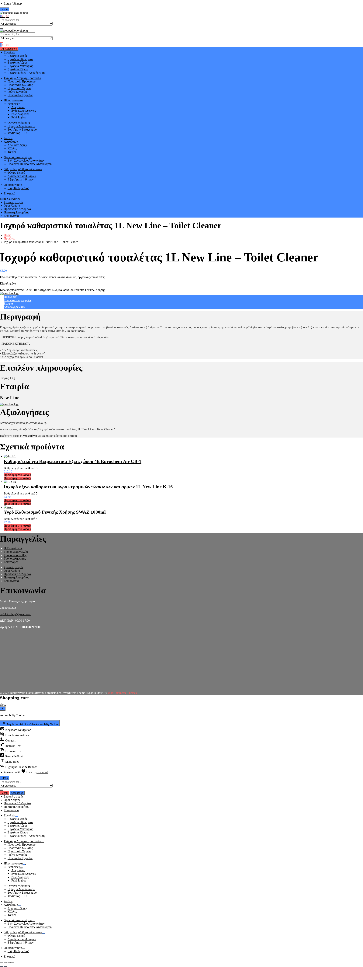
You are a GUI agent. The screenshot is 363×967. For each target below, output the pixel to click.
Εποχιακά (9, 193)
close (3, 704)
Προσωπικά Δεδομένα (17, 209)
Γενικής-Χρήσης (95, 289)
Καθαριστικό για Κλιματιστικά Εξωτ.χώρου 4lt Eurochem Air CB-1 (72, 461)
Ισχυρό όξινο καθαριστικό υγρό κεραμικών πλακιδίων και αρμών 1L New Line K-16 (88, 486)
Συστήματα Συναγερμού (22, 129)
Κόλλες (12, 148)
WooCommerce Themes (122, 692)
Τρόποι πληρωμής (15, 558)
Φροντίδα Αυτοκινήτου (18, 157)
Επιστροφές (11, 562)
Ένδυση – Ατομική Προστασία (22, 78)
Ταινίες (12, 151)
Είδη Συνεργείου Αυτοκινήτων (26, 160)
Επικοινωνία (11, 215)
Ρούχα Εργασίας (17, 91)
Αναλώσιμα (11, 141)
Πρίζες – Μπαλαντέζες (21, 126)
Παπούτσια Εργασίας (20, 95)
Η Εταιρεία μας (13, 548)
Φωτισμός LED (17, 132)
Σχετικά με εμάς (13, 202)
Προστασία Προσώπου (22, 81)
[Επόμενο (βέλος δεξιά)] (5, 966)
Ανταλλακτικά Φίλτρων (22, 176)
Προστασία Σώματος (20, 84)
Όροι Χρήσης (12, 205)
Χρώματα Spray (17, 145)
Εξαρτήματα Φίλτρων (20, 179)
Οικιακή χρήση (13, 184)
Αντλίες (8, 138)
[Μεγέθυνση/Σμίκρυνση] (12, 962)
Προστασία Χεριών (19, 88)
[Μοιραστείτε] (5, 962)
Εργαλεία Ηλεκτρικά (20, 59)
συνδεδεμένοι (29, 435)
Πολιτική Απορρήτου (16, 212)
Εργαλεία (9, 52)
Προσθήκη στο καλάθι (17, 475)
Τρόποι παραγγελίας (16, 551)
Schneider (13, 103)
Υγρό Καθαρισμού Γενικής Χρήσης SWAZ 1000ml (55, 512)
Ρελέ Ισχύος (18, 117)
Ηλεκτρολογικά (13, 100)
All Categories (9, 48)
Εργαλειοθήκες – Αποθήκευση (26, 72)
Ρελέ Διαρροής (20, 114)
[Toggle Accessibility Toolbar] (2, 708)
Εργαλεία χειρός (17, 55)
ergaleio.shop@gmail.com (15, 614)
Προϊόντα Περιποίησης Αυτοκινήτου (30, 164)
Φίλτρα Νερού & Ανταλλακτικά (23, 169)
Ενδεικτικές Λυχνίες (23, 110)
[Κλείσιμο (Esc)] (1, 962)
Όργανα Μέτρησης (19, 122)
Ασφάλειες (18, 107)
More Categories (10, 198)
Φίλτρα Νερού (16, 172)
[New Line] (9, 293)
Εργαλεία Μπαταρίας (20, 66)
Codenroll (42, 772)
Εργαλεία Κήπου (18, 69)
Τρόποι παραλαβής (15, 555)
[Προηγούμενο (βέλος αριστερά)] (1, 966)
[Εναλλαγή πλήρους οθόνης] (9, 962)
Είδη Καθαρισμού (18, 188)
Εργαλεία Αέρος (17, 62)
